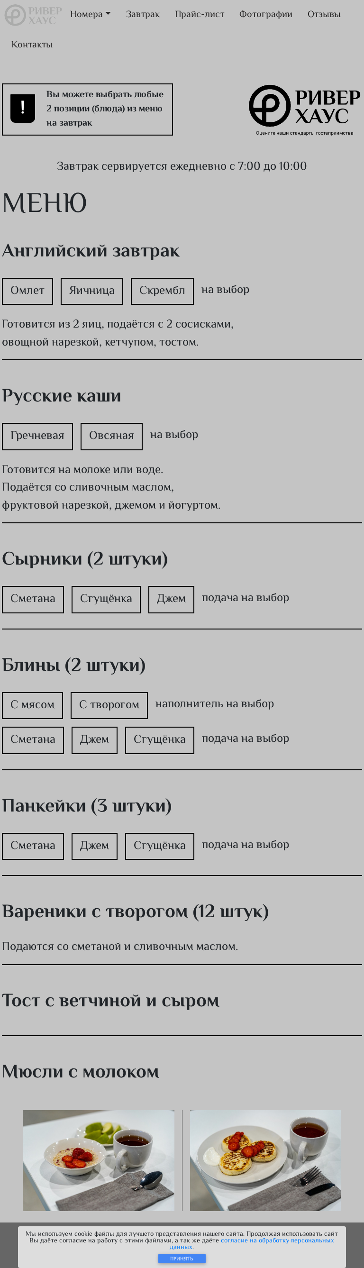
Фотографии (265, 15)
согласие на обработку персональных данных (252, 1244)
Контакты (32, 45)
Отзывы (324, 15)
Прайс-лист (199, 15)
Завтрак (143, 15)
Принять (181, 1259)
